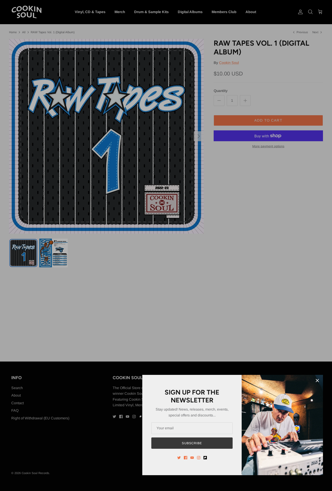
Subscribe (192, 443)
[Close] (317, 380)
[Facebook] (185, 457)
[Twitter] (179, 457)
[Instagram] (198, 457)
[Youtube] (192, 457)
